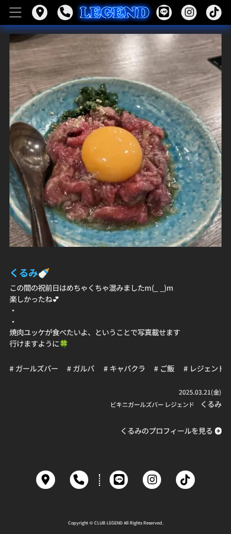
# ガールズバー (33, 368)
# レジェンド (204, 368)
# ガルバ (80, 368)
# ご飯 (164, 368)
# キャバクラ (124, 368)
